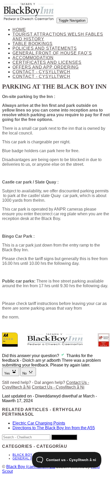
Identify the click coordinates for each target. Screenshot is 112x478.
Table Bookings (33, 43)
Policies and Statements (45, 48)
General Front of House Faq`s (52, 53)
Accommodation (33, 58)
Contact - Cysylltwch (41, 72)
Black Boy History (31, 455)
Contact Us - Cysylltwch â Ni (58, 387)
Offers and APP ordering (46, 67)
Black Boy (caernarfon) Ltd (30, 466)
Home (19, 29)
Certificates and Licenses (47, 62)
